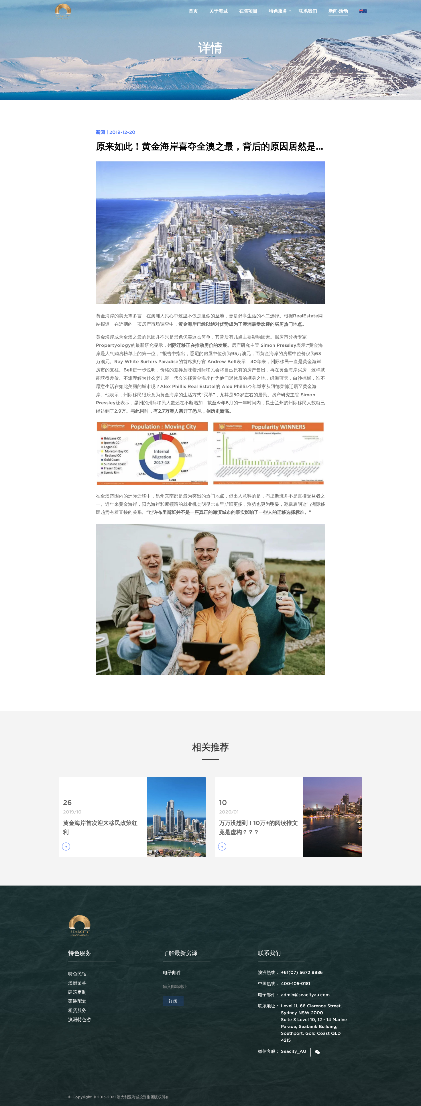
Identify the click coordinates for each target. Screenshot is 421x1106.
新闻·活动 (338, 10)
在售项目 (248, 10)
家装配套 (77, 1001)
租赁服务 (77, 1010)
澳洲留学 (77, 982)
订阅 (173, 1001)
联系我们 (308, 10)
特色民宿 (77, 973)
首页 (193, 10)
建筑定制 (77, 991)
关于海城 (218, 10)
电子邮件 (172, 972)
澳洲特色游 (79, 1019)
